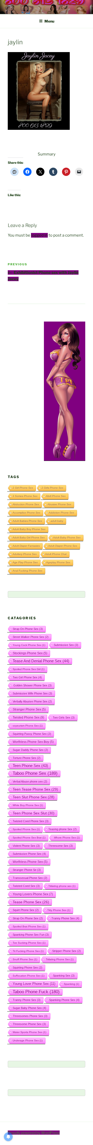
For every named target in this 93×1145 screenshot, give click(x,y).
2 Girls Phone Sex (52, 487)
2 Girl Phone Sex (23, 487)
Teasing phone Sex (62, 829)
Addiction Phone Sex (61, 512)
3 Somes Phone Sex (25, 496)
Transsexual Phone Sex (30, 877)
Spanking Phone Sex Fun (31, 934)
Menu (49, 21)
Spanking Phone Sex (64, 999)
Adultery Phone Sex (25, 554)
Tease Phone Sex (31, 902)
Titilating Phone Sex (60, 959)
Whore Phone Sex (67, 837)
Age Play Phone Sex (25, 562)
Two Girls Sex (64, 717)
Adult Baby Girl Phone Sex (29, 537)
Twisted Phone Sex (28, 717)
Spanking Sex (64, 975)
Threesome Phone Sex (29, 1024)
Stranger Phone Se (27, 869)
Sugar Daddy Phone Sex (30, 749)
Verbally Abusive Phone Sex (32, 701)
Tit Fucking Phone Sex (28, 951)
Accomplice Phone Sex (26, 512)
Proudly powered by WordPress (34, 1132)
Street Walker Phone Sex (31, 636)
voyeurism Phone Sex (28, 725)
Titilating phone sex (61, 886)
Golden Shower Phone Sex (32, 685)
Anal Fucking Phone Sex (27, 570)
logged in (39, 235)
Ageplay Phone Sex (58, 562)
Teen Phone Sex (30, 766)
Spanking (71, 984)
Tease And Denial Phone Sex (41, 661)
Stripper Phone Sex (66, 950)
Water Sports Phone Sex (29, 1032)
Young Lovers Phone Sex (33, 894)
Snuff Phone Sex (25, 959)
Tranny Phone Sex (65, 918)
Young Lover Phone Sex (34, 984)
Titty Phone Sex (58, 910)
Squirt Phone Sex (26, 910)
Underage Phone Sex (28, 1040)
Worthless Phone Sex (30, 861)
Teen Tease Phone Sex (35, 789)
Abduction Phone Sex (26, 504)
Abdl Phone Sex (56, 496)
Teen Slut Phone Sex (34, 797)
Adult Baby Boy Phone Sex (29, 529)
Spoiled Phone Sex (26, 829)
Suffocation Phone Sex (28, 975)
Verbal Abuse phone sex (30, 781)
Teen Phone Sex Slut (34, 813)
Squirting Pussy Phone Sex (32, 733)
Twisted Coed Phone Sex (31, 821)
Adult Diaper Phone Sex (62, 545)
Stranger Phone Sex (29, 709)
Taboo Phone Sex (35, 773)
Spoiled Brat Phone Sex (29, 926)
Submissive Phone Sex (29, 853)
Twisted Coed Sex (26, 885)
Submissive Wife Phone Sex (32, 693)
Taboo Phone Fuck (36, 991)
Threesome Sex (60, 845)
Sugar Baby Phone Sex (29, 1007)
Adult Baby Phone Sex (67, 537)
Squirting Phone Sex (27, 967)
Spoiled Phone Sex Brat (29, 837)
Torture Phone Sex (27, 757)
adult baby (57, 521)
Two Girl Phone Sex (27, 677)
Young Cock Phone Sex (29, 645)
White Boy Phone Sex (28, 805)
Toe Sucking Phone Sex (29, 942)
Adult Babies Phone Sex (27, 521)
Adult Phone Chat (56, 554)
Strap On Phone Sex (28, 628)
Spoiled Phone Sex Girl (28, 669)
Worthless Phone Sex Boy (33, 741)
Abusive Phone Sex (59, 504)
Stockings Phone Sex (30, 653)
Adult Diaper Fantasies (26, 545)
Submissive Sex (66, 644)
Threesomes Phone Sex (30, 1016)
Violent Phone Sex (26, 845)
